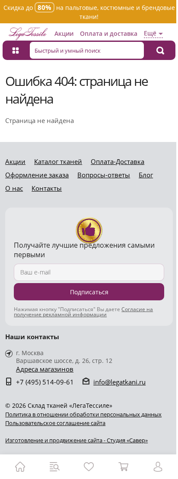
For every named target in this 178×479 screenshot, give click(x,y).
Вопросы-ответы (103, 174)
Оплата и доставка (108, 33)
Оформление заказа (37, 174)
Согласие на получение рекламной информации (83, 312)
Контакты (47, 188)
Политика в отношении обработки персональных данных (83, 414)
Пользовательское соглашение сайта (55, 423)
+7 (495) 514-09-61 (45, 382)
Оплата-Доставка (117, 161)
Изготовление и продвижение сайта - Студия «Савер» (76, 440)
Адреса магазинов (44, 369)
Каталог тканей (58, 161)
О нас (14, 188)
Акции (63, 33)
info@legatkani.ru (119, 382)
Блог (146, 174)
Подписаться (89, 292)
